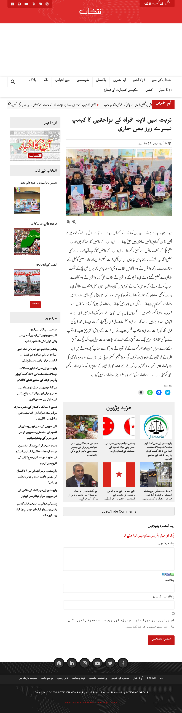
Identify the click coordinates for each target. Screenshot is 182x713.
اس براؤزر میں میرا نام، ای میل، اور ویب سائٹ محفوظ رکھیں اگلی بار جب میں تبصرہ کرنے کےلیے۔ (121, 623)
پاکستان (101, 81)
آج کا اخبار (166, 91)
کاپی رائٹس (62, 678)
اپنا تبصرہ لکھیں (166, 543)
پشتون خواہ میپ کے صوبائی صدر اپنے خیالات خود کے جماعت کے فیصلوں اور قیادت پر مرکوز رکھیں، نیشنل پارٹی (84, 105)
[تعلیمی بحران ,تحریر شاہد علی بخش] (27, 201)
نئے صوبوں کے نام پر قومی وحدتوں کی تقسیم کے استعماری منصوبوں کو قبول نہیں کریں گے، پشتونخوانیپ (37, 432)
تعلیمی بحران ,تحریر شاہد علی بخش (38, 182)
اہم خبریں (119, 81)
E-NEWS (151, 678)
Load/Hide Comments (118, 511)
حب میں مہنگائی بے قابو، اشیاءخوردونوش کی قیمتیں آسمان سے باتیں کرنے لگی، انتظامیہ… (84, 449)
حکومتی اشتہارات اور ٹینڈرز (121, 91)
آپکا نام (170, 580)
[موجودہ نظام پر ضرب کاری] (27, 242)
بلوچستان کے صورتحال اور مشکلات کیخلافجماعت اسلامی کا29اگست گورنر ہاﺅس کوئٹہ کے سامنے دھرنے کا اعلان (36, 374)
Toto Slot (82, 702)
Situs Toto (70, 702)
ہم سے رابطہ (47, 678)
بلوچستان (83, 81)
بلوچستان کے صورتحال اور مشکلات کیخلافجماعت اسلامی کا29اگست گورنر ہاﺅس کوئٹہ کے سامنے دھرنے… (158, 450)
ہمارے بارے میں (27, 678)
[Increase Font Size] (74, 222)
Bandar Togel (94, 702)
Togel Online (110, 702)
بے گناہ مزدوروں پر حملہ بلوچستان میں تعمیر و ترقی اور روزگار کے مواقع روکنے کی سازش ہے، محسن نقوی (37, 393)
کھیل (148, 91)
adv (162, 678)
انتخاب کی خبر (161, 81)
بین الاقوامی (62, 81)
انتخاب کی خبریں (120, 678)
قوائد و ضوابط (78, 678)
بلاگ (32, 81)
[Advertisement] (91, 50)
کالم (45, 81)
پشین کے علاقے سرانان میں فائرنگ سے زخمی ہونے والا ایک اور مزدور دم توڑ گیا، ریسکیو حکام (36, 509)
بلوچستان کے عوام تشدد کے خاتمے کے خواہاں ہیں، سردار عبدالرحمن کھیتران (37, 493)
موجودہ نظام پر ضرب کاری (44, 223)
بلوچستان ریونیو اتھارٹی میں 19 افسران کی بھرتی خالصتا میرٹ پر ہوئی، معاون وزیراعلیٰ (37, 476)
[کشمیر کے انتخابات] (27, 283)
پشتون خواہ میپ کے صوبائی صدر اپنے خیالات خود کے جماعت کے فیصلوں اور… (120, 447)
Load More (35, 304)
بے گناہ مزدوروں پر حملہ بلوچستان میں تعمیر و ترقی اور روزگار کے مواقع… (82, 494)
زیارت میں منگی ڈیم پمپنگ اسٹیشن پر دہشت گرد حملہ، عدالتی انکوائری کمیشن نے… (157, 494)
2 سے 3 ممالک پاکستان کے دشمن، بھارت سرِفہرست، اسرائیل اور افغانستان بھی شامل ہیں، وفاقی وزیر (35, 412)
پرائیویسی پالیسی (98, 678)
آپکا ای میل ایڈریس (164, 596)
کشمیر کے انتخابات (46, 264)
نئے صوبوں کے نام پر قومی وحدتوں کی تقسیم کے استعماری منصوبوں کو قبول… (119, 494)
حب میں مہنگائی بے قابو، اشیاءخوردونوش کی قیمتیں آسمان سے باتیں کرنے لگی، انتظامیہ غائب (38, 335)
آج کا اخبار (139, 81)
